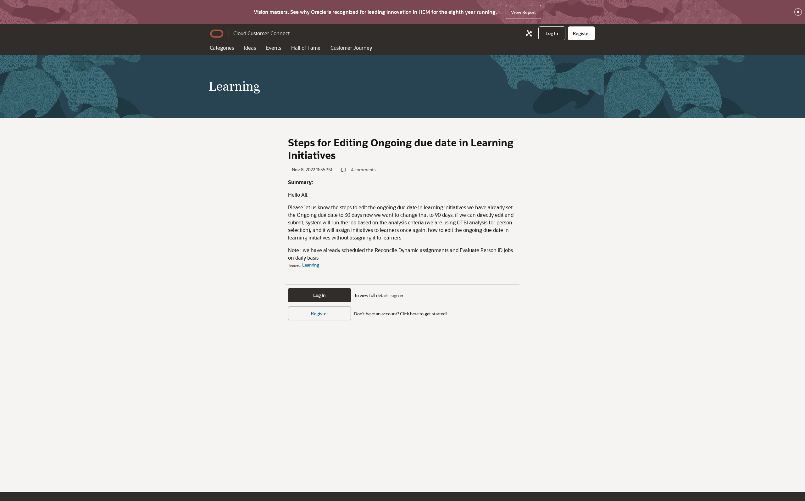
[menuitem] (551, 33)
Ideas (250, 47)
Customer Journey (351, 47)
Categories (222, 47)
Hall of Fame (305, 47)
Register (319, 313)
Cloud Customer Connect (261, 33)
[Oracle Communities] (529, 33)
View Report (523, 12)
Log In (319, 295)
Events (273, 47)
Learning (310, 265)
